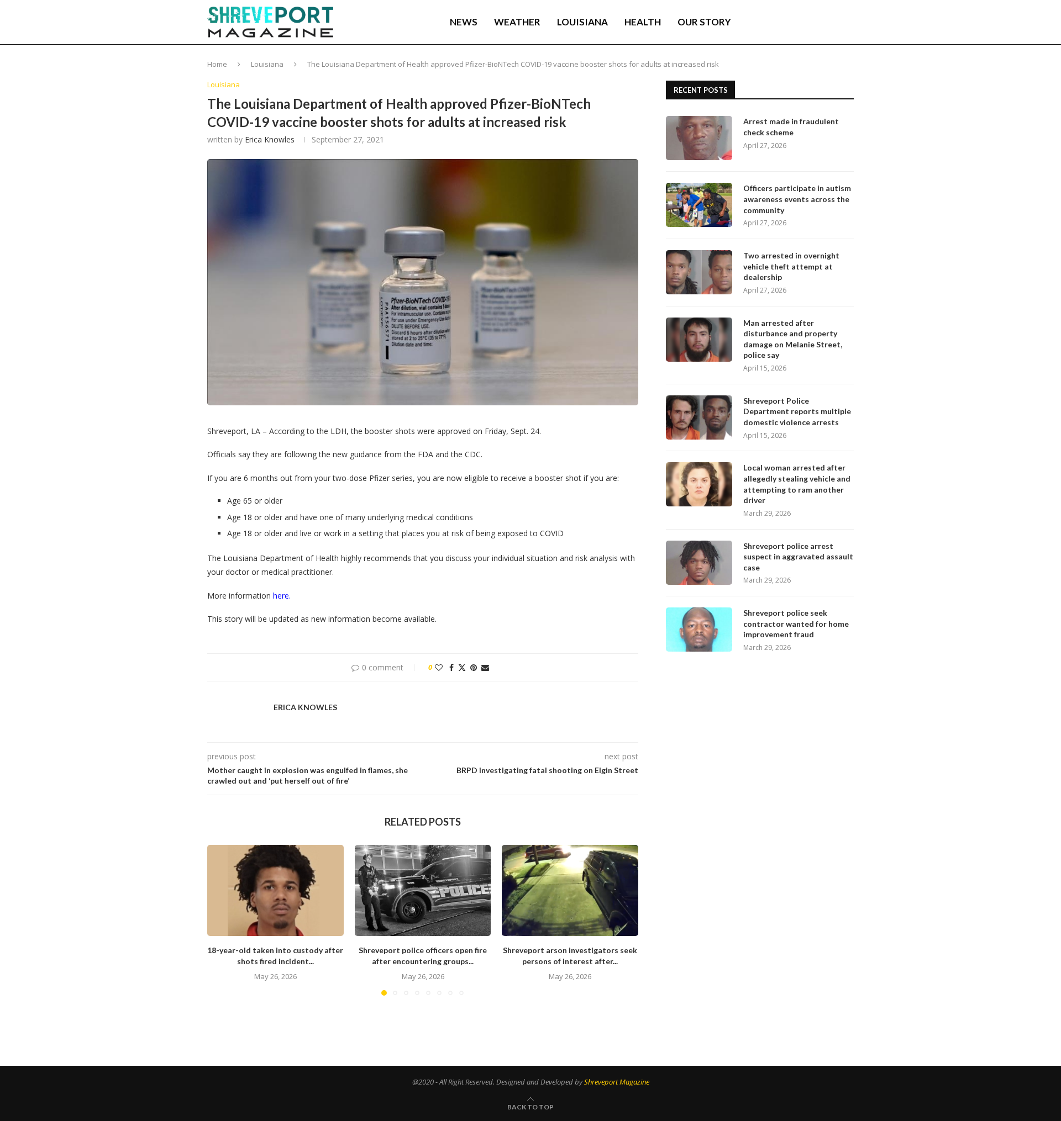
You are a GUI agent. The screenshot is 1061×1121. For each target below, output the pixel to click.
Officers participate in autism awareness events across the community (797, 198)
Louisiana (582, 22)
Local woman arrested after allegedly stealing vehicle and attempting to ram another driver (796, 484)
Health (642, 22)
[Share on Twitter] (462, 667)
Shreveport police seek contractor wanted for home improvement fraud (796, 623)
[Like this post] (439, 667)
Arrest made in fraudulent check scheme (791, 127)
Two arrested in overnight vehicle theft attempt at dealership (791, 266)
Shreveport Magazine (616, 1082)
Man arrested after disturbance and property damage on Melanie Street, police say (792, 339)
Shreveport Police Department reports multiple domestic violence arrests (797, 411)
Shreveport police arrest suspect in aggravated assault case (798, 556)
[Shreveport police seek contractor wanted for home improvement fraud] (699, 629)
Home (217, 64)
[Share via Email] (485, 667)
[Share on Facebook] (451, 667)
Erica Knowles (270, 139)
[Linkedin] (797, 22)
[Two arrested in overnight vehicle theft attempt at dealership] (699, 272)
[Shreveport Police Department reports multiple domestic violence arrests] (699, 417)
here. (282, 595)
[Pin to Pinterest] (473, 667)
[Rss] (831, 22)
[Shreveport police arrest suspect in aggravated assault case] (699, 563)
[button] (222, 920)
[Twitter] (785, 22)
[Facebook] (774, 22)
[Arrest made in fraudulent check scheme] (699, 138)
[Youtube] (808, 22)
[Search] (848, 22)
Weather (517, 22)
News (463, 22)
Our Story (704, 22)
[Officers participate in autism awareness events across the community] (699, 205)
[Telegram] (820, 22)
